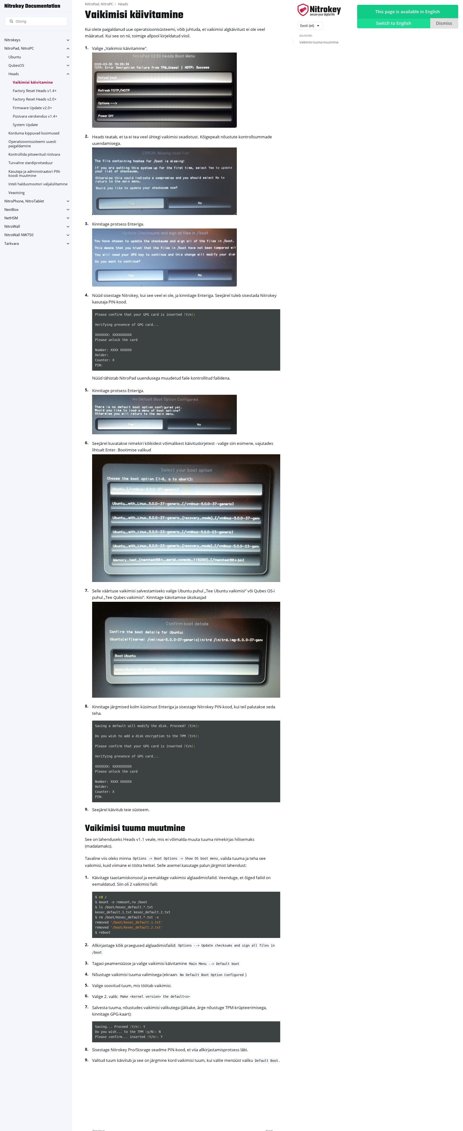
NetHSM (11, 218)
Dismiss (444, 23)
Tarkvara (11, 243)
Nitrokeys (12, 40)
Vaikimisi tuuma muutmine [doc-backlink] (135, 829)
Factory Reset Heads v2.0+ (35, 99)
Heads (13, 73)
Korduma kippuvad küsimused (33, 133)
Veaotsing (16, 192)
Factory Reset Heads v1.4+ (35, 91)
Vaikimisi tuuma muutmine (319, 42)
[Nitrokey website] (319, 10)
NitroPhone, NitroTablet (24, 201)
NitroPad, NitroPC (19, 48)
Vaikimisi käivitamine (33, 82)
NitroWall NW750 (19, 235)
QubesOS (16, 65)
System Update (25, 124)
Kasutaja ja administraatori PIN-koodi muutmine (34, 173)
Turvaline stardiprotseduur (30, 163)
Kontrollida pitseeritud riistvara (34, 154)
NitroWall (12, 226)
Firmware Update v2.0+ (32, 107)
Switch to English (393, 23)
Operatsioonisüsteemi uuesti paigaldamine (32, 144)
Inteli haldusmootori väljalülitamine (38, 184)
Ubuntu (14, 57)
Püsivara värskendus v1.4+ (35, 116)
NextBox (11, 209)
